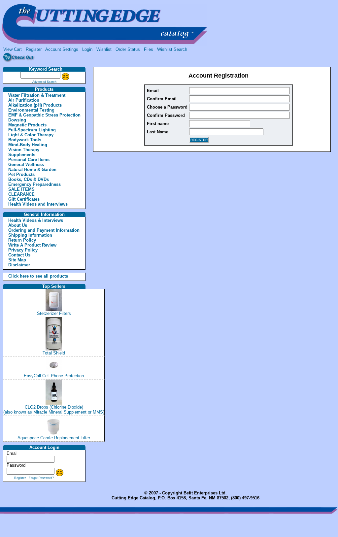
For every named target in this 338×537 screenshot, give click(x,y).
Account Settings (61, 49)
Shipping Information (30, 235)
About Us (17, 225)
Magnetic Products (27, 124)
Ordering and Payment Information (44, 230)
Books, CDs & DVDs (28, 179)
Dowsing (17, 119)
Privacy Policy (23, 250)
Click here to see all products (31, 276)
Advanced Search (44, 82)
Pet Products (21, 174)
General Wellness (26, 164)
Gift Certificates (24, 199)
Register (34, 49)
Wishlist (104, 49)
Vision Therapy (23, 149)
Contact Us (19, 254)
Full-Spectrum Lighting (32, 129)
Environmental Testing (31, 110)
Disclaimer (19, 264)
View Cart (12, 49)
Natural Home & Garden (32, 169)
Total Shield (54, 353)
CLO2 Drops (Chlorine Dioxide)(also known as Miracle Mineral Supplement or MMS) (53, 410)
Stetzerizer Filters (54, 313)
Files (148, 49)
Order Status (128, 49)
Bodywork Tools (24, 139)
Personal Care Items (29, 159)
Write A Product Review (32, 245)
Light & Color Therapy (30, 134)
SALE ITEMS (21, 189)
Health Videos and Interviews (38, 204)
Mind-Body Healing (27, 144)
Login (87, 49)
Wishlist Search (172, 49)
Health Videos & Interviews (35, 220)
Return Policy (22, 240)
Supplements (21, 154)
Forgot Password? (41, 478)
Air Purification (23, 100)
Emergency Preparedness (34, 184)
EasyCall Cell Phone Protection (54, 375)
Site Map (17, 259)
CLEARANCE (21, 194)
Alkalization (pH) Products (35, 105)
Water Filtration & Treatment (36, 95)
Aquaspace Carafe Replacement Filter (53, 437)
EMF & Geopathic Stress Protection (44, 115)
